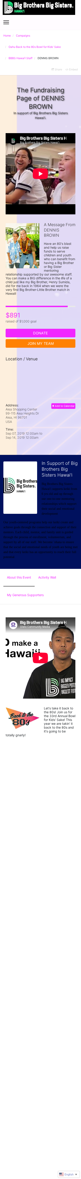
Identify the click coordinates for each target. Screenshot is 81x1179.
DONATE (40, 333)
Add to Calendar (64, 406)
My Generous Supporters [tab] (25, 595)
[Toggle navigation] (6, 22)
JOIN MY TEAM (40, 343)
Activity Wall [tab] (47, 577)
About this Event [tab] (19, 577)
